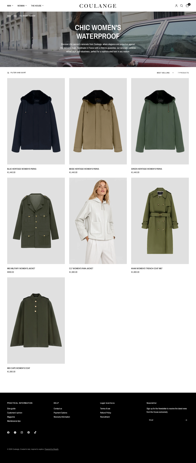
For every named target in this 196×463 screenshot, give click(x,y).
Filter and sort (18, 72)
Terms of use (105, 408)
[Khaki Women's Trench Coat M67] (160, 221)
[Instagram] (24, 432)
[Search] (181, 5)
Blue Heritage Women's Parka (21, 168)
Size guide (11, 408)
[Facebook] (10, 432)
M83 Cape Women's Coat (18, 368)
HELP (56, 403)
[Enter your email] (186, 420)
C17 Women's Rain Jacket (81, 268)
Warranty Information (62, 416)
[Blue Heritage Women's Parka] (36, 121)
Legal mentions (107, 403)
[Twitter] (17, 432)
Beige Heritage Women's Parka (84, 168)
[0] (186, 5)
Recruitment (105, 416)
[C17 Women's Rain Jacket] (98, 221)
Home (9, 16)
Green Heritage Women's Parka (146, 168)
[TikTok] (37, 432)
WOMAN (21, 5)
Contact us (58, 408)
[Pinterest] (30, 432)
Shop (15, 16)
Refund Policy (105, 412)
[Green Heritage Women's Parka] (160, 121)
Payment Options (60, 412)
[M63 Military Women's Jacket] (36, 221)
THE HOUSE (36, 5)
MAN (9, 5)
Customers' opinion (14, 412)
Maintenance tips (14, 420)
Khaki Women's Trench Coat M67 (146, 268)
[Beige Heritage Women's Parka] (98, 121)
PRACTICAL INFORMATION (19, 403)
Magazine (11, 416)
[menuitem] (11, 6)
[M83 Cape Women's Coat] (36, 320)
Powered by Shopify (51, 449)
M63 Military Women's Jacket (21, 268)
